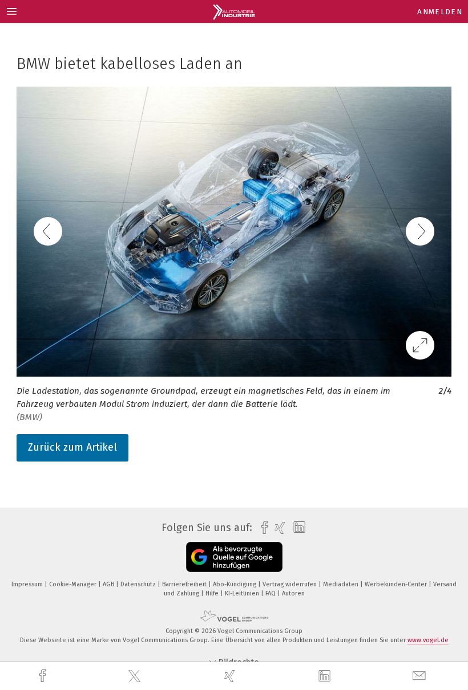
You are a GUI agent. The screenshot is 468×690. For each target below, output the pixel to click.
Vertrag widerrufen (290, 584)
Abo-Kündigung (235, 584)
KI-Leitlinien (243, 593)
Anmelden (439, 12)
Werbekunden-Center (397, 584)
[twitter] (136, 676)
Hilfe (212, 593)
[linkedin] (325, 676)
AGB (109, 584)
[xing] (231, 676)
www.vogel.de (428, 640)
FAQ (271, 593)
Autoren (293, 593)
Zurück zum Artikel (72, 447)
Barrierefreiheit (185, 584)
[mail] (421, 676)
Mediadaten (341, 584)
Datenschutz (139, 584)
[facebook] (44, 676)
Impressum (28, 584)
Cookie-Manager (73, 584)
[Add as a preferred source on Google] (234, 557)
